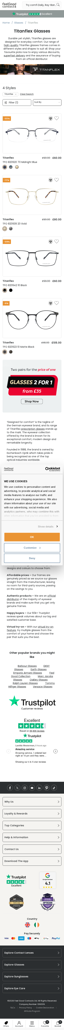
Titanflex (8, 94)
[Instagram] (25, 788)
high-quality (11, 45)
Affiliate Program (32, 1011)
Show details (45, 526)
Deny (32, 558)
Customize (30, 547)
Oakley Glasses (39, 679)
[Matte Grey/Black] (11, 352)
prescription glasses (33, 429)
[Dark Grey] (11, 229)
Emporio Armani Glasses (27, 673)
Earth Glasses (39, 669)
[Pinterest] (47, 788)
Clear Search (27, 94)
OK (32, 537)
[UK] (27, 924)
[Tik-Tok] (54, 788)
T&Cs (12, 1007)
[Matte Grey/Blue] (11, 167)
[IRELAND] (36, 924)
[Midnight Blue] (5, 167)
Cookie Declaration (45, 1007)
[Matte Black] (5, 352)
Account (19, 1026)
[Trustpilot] (16, 886)
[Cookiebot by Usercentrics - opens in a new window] (45, 469)
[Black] (5, 290)
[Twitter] (17, 788)
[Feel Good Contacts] (9, 5)
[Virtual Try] (50, 118)
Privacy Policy (25, 1007)
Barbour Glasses (27, 666)
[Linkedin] (39, 788)
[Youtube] (32, 788)
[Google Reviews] (47, 888)
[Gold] (17, 167)
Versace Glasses (42, 686)
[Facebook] (10, 788)
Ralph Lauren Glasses (25, 683)
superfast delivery (14, 55)
